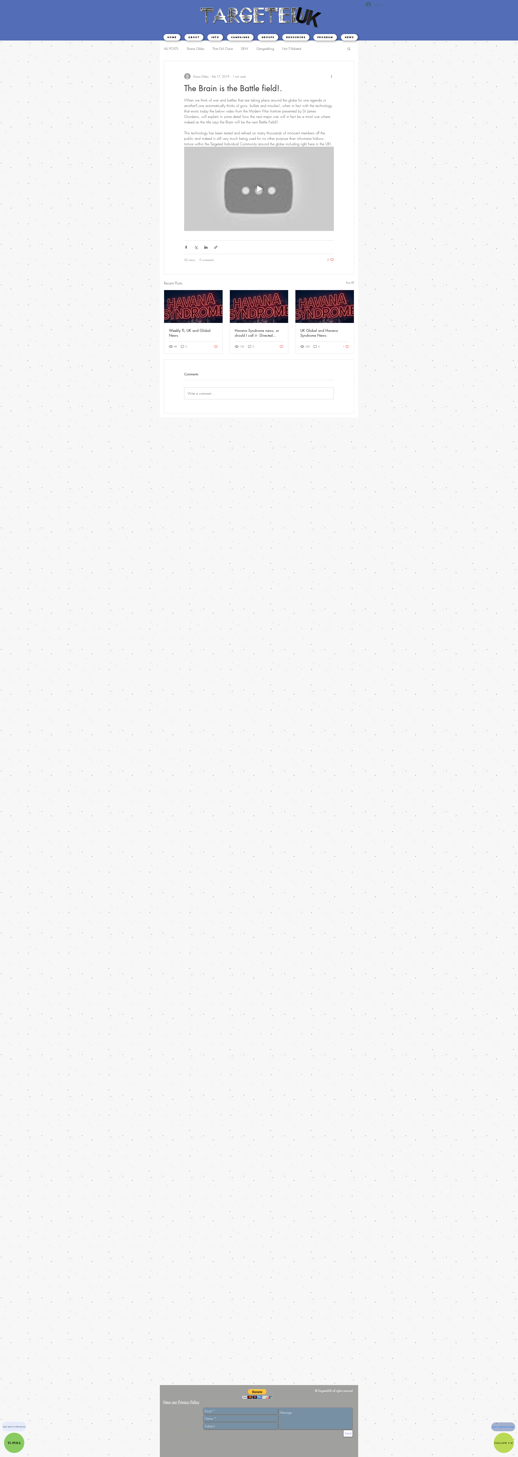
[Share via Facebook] (186, 247)
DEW (244, 48)
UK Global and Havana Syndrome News (319, 333)
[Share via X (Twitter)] (196, 247)
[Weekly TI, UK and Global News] (193, 306)
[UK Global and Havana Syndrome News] (324, 306)
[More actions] (331, 76)
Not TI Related (291, 48)
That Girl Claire (222, 48)
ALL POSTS (171, 48)
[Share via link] (216, 247)
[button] (215, 37)
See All (350, 282)
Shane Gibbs (195, 48)
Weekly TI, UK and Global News (189, 333)
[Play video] (259, 189)
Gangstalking (265, 48)
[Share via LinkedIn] (206, 247)
